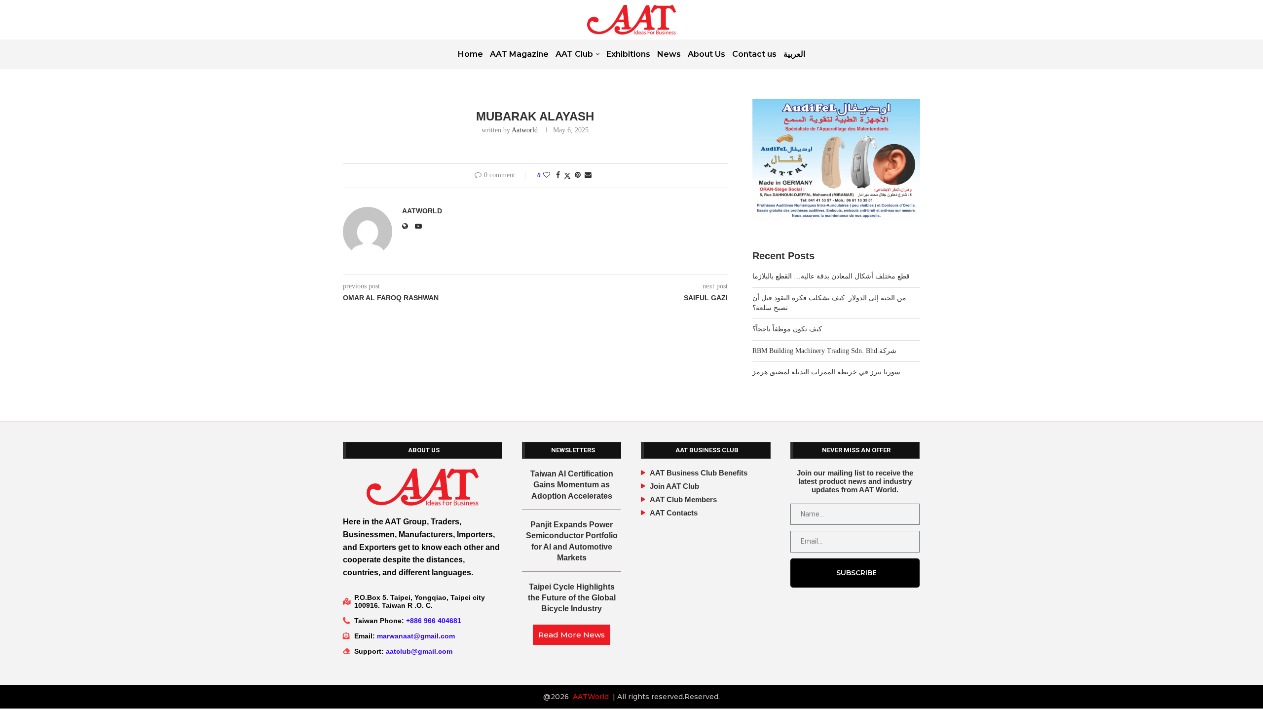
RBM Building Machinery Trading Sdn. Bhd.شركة (824, 351)
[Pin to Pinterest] (578, 175)
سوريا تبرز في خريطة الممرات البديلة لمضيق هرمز (826, 372)
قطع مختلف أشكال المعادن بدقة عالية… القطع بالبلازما (831, 276)
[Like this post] (546, 175)
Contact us (754, 54)
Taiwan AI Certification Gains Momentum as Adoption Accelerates (571, 485)
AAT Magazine (519, 54)
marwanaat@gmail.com (416, 636)
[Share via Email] (588, 175)
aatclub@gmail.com (419, 651)
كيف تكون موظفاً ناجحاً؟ (787, 329)
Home (470, 54)
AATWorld (591, 696)
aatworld (525, 130)
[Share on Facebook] (558, 175)
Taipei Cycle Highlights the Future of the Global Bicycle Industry (572, 598)
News (669, 54)
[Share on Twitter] (567, 175)
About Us (706, 54)
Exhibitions (628, 54)
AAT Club (574, 54)
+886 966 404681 (433, 621)
